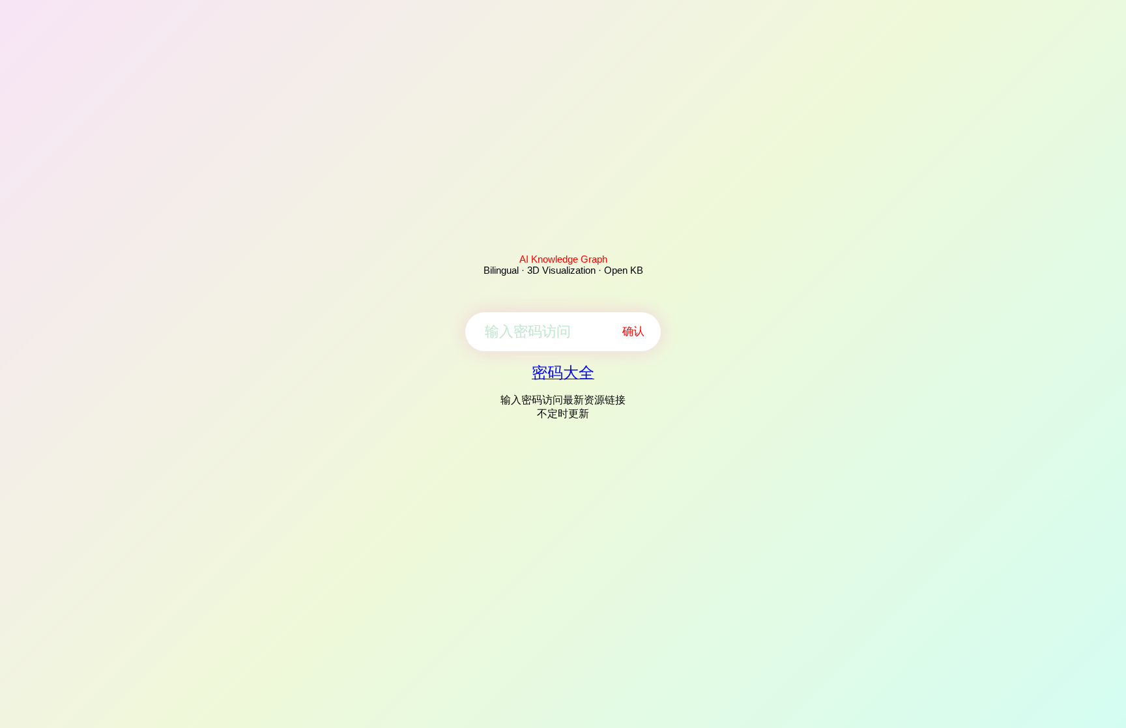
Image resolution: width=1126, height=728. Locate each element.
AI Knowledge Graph (563, 259)
